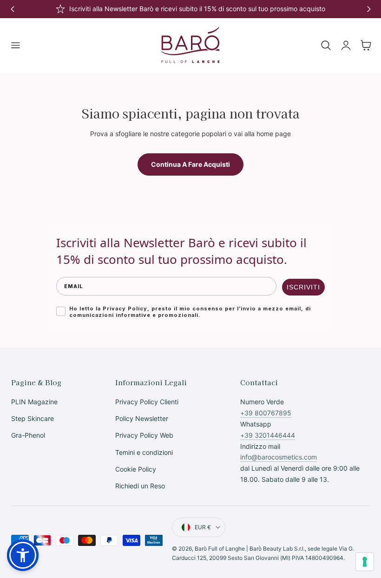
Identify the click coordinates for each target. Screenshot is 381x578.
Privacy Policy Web (144, 436)
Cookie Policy (135, 469)
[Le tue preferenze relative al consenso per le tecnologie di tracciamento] (365, 562)
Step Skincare (32, 419)
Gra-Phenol (28, 436)
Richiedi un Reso (140, 486)
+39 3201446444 (267, 435)
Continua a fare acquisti (190, 164)
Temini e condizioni (144, 452)
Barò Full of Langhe (220, 548)
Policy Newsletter (141, 419)
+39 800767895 (265, 413)
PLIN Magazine (34, 402)
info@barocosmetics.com (278, 457)
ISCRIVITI (303, 287)
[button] (15, 45)
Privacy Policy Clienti (146, 402)
